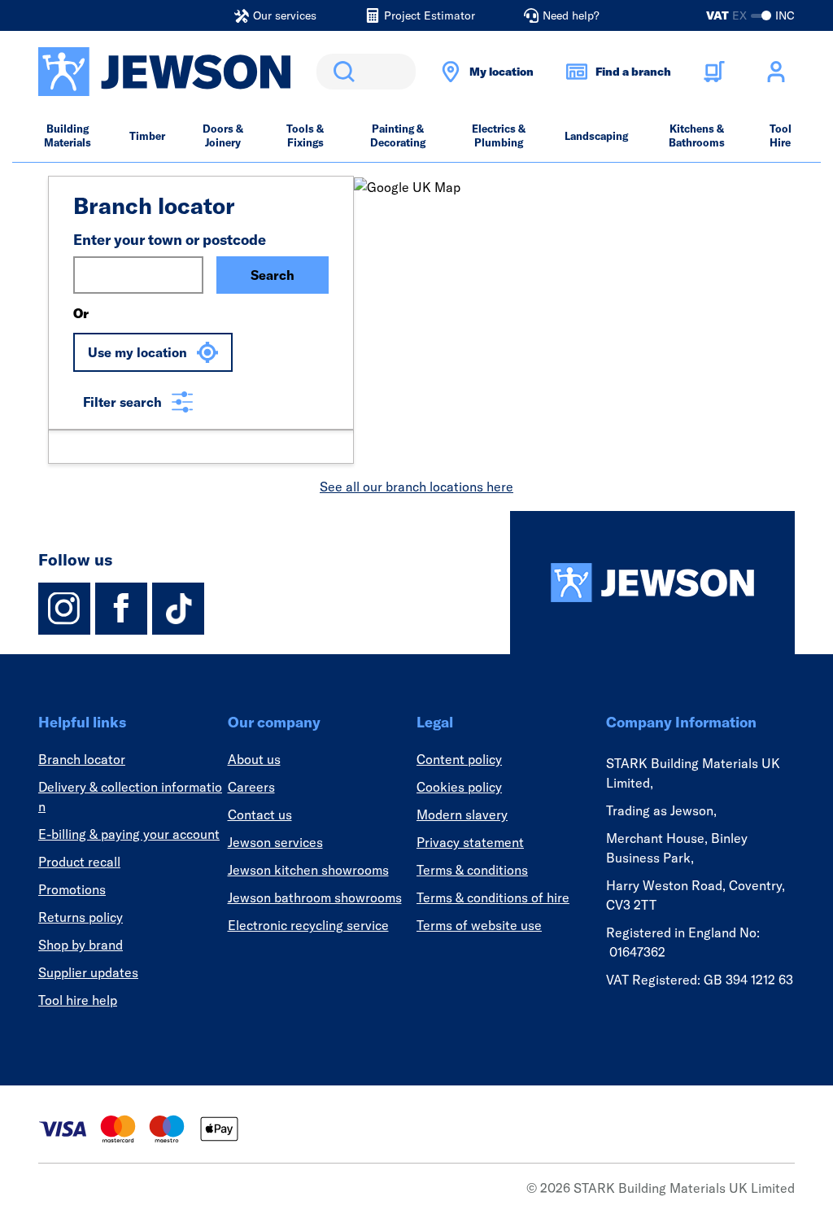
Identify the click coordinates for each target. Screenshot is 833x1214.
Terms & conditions (472, 870)
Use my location (137, 352)
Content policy (459, 759)
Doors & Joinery (223, 135)
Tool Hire (781, 135)
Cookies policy (459, 787)
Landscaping (596, 135)
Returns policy (80, 917)
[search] (366, 72)
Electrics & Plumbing (499, 135)
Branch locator (81, 759)
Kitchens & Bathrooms (697, 135)
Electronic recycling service (308, 925)
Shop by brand (80, 945)
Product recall (79, 862)
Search (340, 72)
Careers (251, 787)
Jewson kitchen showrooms (308, 870)
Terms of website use (479, 925)
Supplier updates (88, 972)
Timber (147, 135)
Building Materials (67, 135)
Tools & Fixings (305, 135)
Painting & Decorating (397, 135)
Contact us (260, 814)
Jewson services (275, 842)
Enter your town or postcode (169, 239)
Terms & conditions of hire (492, 897)
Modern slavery (462, 814)
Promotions (72, 889)
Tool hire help (77, 1000)
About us (254, 759)
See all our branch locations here (416, 486)
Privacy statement (470, 842)
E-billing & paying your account (129, 834)
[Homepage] (652, 582)
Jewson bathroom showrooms (315, 897)
